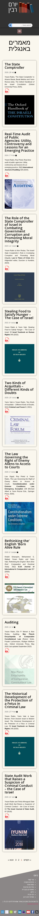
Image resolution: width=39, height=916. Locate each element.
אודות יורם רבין (28, 897)
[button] (19, 31)
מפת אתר (30, 884)
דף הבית (31, 894)
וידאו (32, 892)
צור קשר (31, 880)
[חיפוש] (10, 25)
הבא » (11, 860)
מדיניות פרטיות (28, 887)
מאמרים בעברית (28, 889)
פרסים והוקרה (29, 882)
